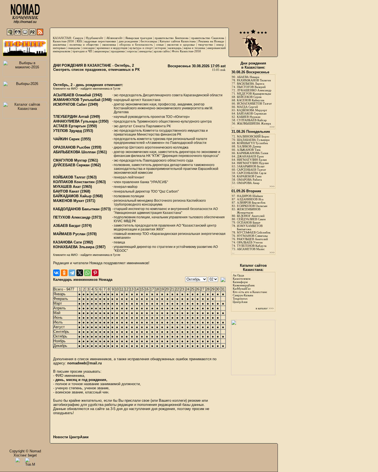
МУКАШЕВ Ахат (67, 187)
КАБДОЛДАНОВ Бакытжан (76, 209)
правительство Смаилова (207, 38)
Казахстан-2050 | (65, 41)
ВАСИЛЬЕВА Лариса (250, 83)
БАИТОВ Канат (66, 191)
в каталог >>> (265, 308)
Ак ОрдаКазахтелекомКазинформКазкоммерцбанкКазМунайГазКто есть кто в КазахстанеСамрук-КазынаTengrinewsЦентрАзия (250, 289)
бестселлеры (149, 41)
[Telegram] (72, 272)
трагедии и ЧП (82, 51)
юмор (220, 44)
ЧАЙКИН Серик (66, 139)
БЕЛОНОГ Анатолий (251, 215)
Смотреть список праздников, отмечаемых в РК (96, 70)
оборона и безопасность (136, 44)
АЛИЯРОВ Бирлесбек (251, 202)
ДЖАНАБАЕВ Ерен (250, 156)
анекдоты (145, 51)
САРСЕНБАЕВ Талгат (251, 169)
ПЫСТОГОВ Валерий (251, 87)
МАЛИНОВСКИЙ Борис (253, 136)
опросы (132, 51)
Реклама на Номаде (211, 41)
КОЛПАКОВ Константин (74, 182)
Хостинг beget (25, 455)
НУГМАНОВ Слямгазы (252, 235)
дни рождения (128, 41)
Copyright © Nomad (25, 451)
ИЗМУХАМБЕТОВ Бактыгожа (250, 227)
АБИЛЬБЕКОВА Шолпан (74, 152)
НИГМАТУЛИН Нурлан (253, 163)
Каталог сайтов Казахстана (178, 41)
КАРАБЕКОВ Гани (249, 176)
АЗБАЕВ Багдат (67, 226)
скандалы (74, 48)
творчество (205, 44)
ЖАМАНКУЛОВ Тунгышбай (76, 100)
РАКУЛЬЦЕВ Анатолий (252, 239)
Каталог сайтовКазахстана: (253, 267)
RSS (79, 41)
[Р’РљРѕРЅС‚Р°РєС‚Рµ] (56, 272)
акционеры (101, 51)
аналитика (59, 44)
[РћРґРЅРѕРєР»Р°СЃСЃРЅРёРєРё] (64, 272)
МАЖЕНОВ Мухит (68, 201)
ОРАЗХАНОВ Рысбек (71, 147)
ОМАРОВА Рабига (249, 179)
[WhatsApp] (87, 272)
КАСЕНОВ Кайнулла (250, 100)
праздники (118, 51)
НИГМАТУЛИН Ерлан (252, 159)
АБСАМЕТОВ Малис (251, 249)
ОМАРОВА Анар (248, 183)
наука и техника (194, 48)
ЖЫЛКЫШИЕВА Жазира (254, 123)
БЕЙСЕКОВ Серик (249, 96)
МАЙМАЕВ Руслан (69, 234)
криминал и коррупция (112, 48)
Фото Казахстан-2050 (186, 51)
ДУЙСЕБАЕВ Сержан (71, 165)
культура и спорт (141, 48)
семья (160, 44)
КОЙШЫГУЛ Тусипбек (252, 143)
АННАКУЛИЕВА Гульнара (75, 121)
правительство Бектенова (171, 38)
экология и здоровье (181, 44)
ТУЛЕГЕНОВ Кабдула (251, 245)
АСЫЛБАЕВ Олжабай (72, 95)
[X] (79, 272)
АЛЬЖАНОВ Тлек (248, 149)
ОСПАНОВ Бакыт (248, 222)
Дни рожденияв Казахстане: (253, 65)
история (160, 48)
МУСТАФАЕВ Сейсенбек (253, 232)
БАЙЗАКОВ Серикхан (251, 113)
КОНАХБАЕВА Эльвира (73, 247)
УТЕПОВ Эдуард (67, 131)
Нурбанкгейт (94, 38)
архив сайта (162, 51)
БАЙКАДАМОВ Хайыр (72, 196)
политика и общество (84, 44)
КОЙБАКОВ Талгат (69, 177)
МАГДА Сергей (247, 106)
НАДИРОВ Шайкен (250, 196)
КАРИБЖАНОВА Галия (252, 153)
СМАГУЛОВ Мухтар (70, 160)
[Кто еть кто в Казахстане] (253, 374)
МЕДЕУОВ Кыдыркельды (254, 93)
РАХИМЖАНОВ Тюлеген (254, 80)
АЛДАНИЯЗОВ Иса (250, 199)
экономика (109, 44)
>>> (272, 126)
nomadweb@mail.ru (84, 363)
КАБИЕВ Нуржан (248, 116)
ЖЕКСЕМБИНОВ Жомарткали (248, 211)
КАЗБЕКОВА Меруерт (252, 110)
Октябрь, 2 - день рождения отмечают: (88, 85)
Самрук (78, 38)
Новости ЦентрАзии (71, 437)
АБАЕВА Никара (248, 77)
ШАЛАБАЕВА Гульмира (253, 139)
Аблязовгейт (114, 38)
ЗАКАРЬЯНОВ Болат (251, 166)
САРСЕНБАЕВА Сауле (251, 173)
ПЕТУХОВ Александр (71, 217)
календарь (175, 48)
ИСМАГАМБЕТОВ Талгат (254, 103)
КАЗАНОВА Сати (67, 242)
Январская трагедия (138, 38)
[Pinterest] (95, 272)
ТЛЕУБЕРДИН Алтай (71, 117)
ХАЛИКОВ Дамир (249, 146)
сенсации (88, 48)
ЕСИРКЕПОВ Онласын (252, 206)
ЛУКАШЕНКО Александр (254, 90)
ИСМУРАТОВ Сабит (70, 104)
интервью (59, 48)
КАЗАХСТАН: (62, 38)
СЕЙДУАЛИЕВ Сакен (251, 219)
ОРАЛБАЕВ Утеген (250, 242)
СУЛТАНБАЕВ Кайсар (252, 120)
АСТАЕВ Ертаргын (69, 126)
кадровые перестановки (100, 41)
